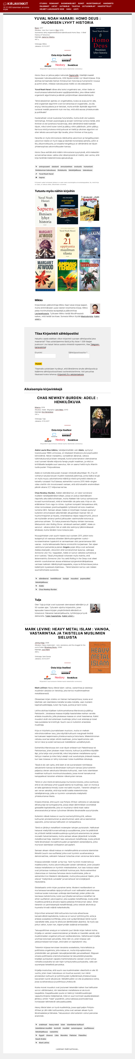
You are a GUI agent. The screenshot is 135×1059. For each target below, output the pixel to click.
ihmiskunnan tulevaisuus (45, 170)
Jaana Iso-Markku (48, 37)
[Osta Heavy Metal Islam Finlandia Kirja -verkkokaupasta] (55, 674)
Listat (54, 6)
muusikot (74, 578)
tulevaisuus (87, 170)
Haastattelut (104, 6)
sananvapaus (76, 1028)
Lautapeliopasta (42, 313)
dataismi (55, 167)
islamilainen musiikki (43, 1028)
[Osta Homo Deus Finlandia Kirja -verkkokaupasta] (55, 61)
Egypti (41, 1035)
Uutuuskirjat (88, 6)
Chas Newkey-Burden (48, 589)
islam (63, 1024)
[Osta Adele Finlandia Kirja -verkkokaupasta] (55, 436)
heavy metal (54, 1024)
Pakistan (73, 1035)
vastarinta (54, 1032)
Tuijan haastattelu (53, 616)
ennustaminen (66, 167)
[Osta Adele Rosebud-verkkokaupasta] (68, 436)
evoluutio (78, 167)
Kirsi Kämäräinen (47, 412)
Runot (81, 3)
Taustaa (76, 6)
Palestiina (82, 1035)
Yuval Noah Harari (46, 174)
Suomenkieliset (68, 3)
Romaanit (54, 3)
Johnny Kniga (39, 643)
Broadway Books (51, 647)
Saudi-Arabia (40, 1039)
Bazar (37, 28)
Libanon (49, 1035)
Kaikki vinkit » (68, 616)
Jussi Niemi (46, 650)
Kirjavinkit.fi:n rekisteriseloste (70, 374)
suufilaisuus (89, 1028)
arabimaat (43, 1024)
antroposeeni (44, 167)
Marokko (64, 1035)
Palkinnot (44, 6)
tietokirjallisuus (75, 170)
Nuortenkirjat (93, 3)
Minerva (37, 407)
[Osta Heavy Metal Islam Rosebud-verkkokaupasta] (67, 674)
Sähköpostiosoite (78, 353)
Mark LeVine (44, 1043)
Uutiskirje (65, 6)
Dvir (57, 30)
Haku (68, 9)
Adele (41, 586)
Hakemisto (108, 3)
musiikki (66, 1028)
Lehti (76, 9)
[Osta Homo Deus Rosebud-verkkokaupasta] (67, 61)
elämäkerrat (44, 578)
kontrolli (57, 1028)
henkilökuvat (56, 578)
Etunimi (38, 353)
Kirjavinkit (17, 3)
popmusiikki (85, 578)
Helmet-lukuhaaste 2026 (52, 9)
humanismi (88, 167)
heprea (42, 177)
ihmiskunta (62, 170)
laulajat (66, 578)
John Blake (59, 410)
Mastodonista (87, 316)
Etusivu (43, 3)
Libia (57, 1035)
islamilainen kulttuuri (75, 1024)
